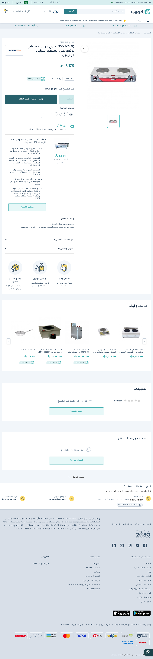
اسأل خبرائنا (76, 460)
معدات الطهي (134, 33)
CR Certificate (93, 589)
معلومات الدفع (144, 581)
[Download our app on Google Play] (142, 614)
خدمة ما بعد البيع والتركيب (139, 589)
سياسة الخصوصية (91, 581)
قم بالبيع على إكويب (40, 564)
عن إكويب (96, 564)
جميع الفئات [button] (139, 21)
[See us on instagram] (131, 546)
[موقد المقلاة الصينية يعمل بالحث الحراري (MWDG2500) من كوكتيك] (49, 341)
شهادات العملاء (93, 568)
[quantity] (66, 99)
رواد (149, 572)
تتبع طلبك (38, 2)
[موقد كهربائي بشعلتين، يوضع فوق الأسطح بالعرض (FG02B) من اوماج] (130, 341)
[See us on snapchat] (116, 546)
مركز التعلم (146, 602)
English (5, 2)
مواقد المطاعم (119, 33)
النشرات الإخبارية (93, 576)
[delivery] (40, 267)
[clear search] (78, 11)
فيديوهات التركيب (143, 598)
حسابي (148, 564)
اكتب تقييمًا (76, 411)
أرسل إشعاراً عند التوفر (31, 99)
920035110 (136, 500)
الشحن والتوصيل (143, 576)
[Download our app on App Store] (121, 614)
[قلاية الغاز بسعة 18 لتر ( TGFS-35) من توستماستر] (76, 341)
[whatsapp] (148, 652)
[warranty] (64, 267)
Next (144, 341)
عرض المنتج (27, 207)
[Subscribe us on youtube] (123, 546)
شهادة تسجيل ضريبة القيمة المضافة (84, 585)
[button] (21, 2)
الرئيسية (147, 33)
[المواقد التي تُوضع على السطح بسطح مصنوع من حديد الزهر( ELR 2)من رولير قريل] (103, 341)
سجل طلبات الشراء (142, 568)
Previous (8, 341)
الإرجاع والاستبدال (143, 593)
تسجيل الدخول (19, 11)
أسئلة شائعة (54, 2)
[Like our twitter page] (139, 546)
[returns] (15, 267)
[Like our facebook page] (147, 546)
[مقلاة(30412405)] (22, 341)
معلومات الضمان (143, 585)
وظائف (97, 572)
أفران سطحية (104, 33)
